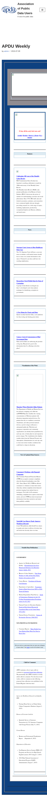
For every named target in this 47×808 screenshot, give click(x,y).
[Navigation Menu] (42, 10)
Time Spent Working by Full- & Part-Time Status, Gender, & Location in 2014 (30, 575)
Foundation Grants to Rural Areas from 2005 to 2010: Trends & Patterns (30, 589)
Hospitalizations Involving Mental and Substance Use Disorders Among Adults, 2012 (29, 567)
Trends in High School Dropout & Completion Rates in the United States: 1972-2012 (29, 609)
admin (6, 51)
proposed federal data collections (33, 672)
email (28, 647)
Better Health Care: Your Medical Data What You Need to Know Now (30, 631)
